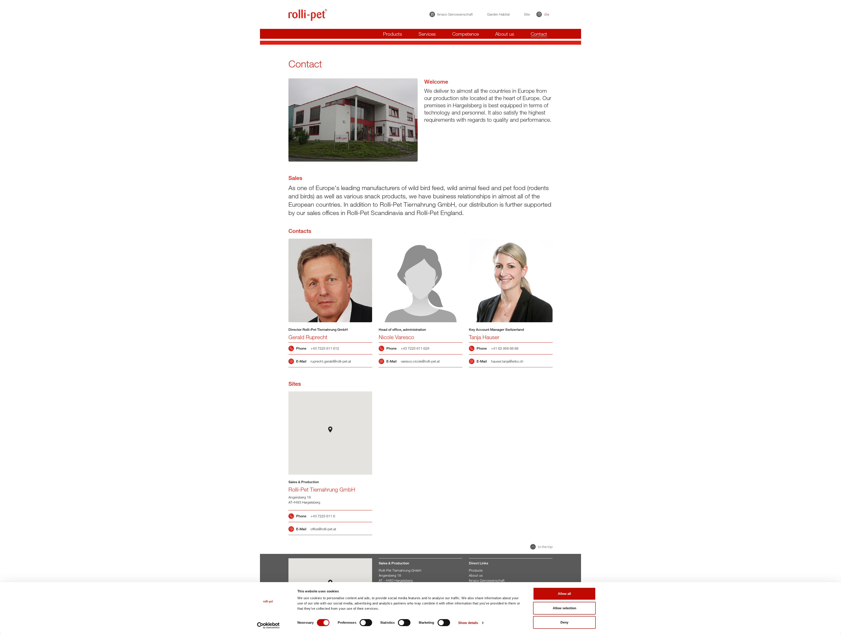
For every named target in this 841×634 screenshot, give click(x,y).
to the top (545, 547)
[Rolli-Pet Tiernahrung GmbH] (307, 12)
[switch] (366, 622)
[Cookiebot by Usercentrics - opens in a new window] (268, 625)
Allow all (564, 593)
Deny (564, 622)
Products (476, 570)
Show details (468, 623)
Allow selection (564, 608)
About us (476, 575)
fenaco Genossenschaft (487, 580)
